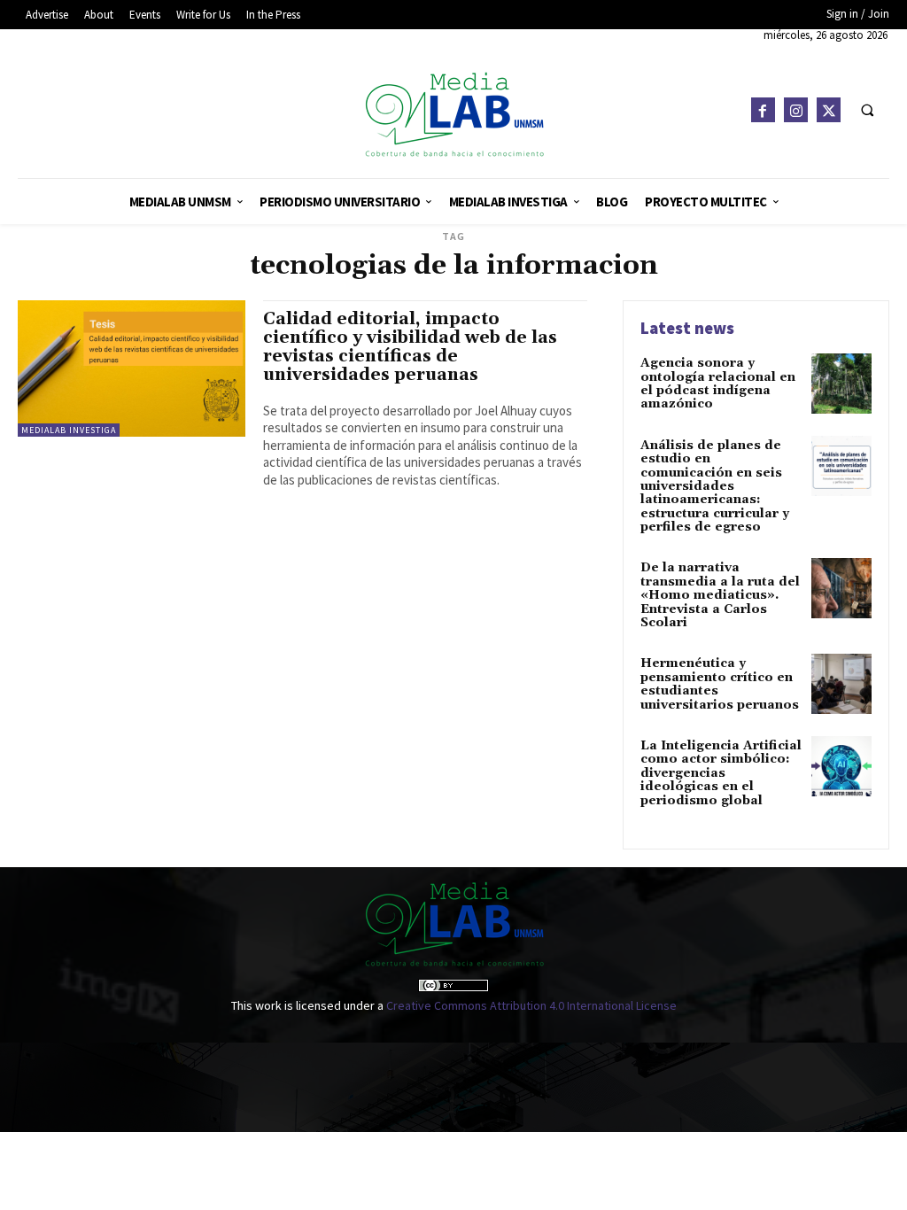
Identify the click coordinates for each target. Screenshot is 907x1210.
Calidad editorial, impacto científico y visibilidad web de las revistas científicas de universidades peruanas (410, 346)
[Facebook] (763, 109)
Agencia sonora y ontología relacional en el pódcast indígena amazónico (717, 383)
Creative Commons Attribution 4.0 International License (531, 1005)
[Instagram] (796, 109)
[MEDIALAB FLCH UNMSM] (453, 113)
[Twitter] (829, 109)
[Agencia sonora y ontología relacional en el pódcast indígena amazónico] (841, 383)
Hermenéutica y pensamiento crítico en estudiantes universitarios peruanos (719, 683)
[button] (867, 110)
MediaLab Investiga (68, 430)
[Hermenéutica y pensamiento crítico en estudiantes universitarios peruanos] (841, 684)
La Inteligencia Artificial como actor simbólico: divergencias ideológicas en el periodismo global (721, 773)
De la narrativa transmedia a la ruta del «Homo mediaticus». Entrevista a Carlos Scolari (720, 595)
